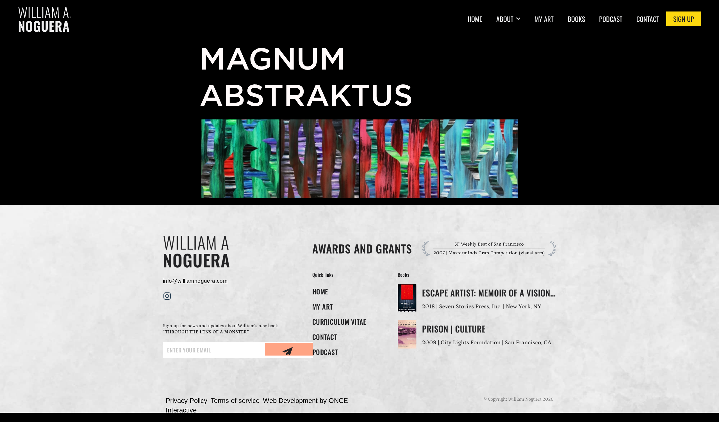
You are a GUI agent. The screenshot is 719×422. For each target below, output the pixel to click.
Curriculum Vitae (339, 322)
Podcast (610, 19)
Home (475, 19)
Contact (647, 19)
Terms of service (235, 400)
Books (576, 19)
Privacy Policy (186, 400)
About (504, 19)
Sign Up (683, 19)
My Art (544, 19)
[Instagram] (167, 296)
